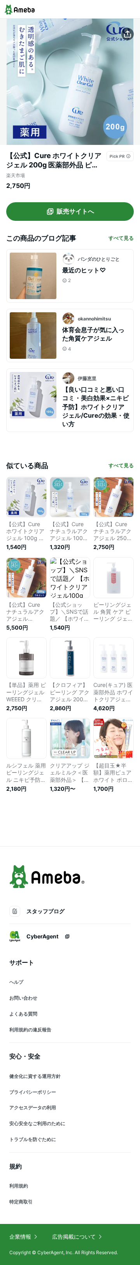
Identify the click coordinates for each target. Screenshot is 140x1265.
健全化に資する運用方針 (35, 1076)
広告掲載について (74, 1236)
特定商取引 (21, 1202)
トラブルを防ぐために (32, 1139)
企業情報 (20, 1236)
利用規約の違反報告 (30, 1030)
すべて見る (121, 238)
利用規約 (18, 1186)
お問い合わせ (23, 998)
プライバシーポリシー (32, 1092)
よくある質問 (23, 1014)
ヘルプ (16, 982)
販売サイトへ (75, 211)
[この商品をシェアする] (127, 34)
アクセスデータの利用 (32, 1107)
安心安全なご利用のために (37, 1123)
